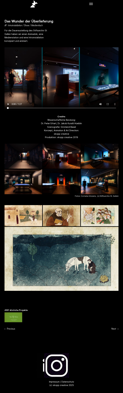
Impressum (54, 381)
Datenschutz (67, 381)
